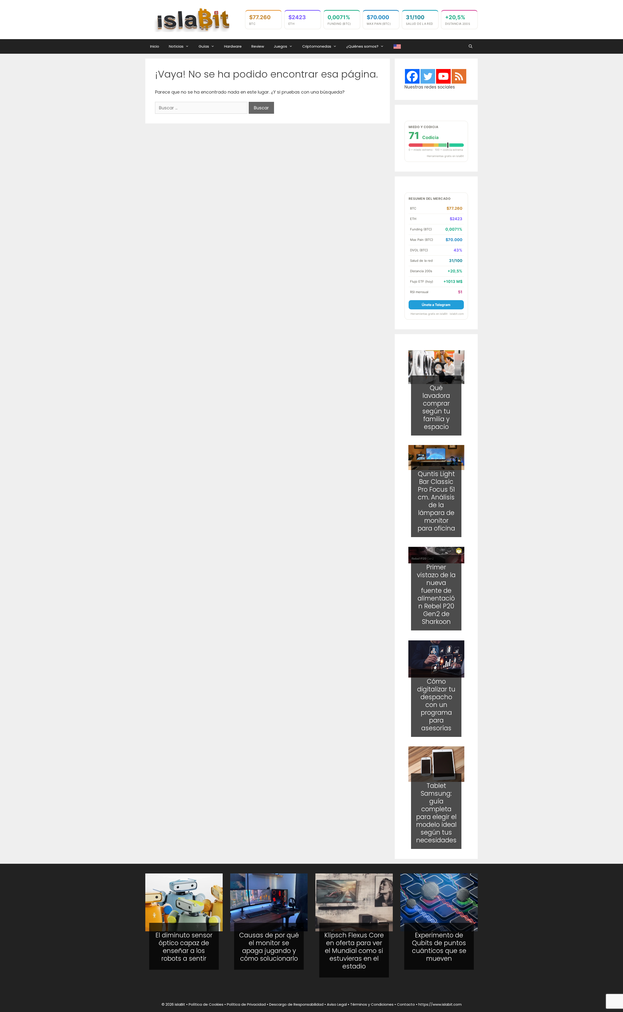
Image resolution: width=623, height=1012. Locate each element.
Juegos (280, 46)
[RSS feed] (459, 76)
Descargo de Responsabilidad (296, 1004)
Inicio (154, 46)
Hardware (233, 46)
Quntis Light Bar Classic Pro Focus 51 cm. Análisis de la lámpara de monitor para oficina (436, 501)
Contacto (406, 1004)
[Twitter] (428, 76)
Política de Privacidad (246, 1004)
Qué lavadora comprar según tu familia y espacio (436, 407)
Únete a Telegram (436, 305)
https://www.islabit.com (440, 1004)
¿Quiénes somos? (362, 46)
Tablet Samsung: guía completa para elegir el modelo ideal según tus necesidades (436, 813)
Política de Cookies (206, 1004)
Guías (204, 46)
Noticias (176, 46)
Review (257, 46)
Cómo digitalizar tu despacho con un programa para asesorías (436, 704)
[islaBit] (192, 19)
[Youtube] (443, 76)
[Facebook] (412, 76)
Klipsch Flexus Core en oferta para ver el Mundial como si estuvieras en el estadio (354, 951)
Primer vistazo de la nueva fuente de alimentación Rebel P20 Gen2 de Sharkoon (436, 594)
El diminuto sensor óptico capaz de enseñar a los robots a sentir (184, 947)
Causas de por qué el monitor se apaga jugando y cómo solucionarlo (269, 947)
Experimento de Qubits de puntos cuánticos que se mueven (439, 947)
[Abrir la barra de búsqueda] (470, 46)
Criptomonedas (316, 46)
